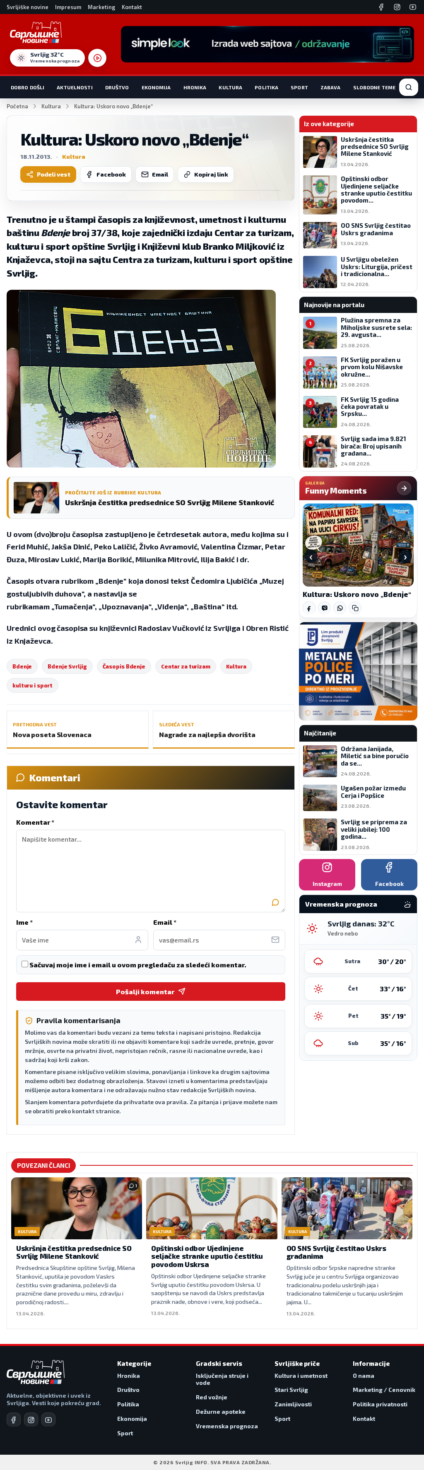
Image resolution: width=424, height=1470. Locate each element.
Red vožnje (211, 1397)
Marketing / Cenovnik (384, 1389)
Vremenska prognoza (227, 1425)
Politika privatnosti (380, 1404)
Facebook (111, 174)
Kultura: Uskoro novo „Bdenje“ (357, 594)
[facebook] (14, 1420)
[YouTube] (412, 7)
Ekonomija (156, 87)
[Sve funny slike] (404, 488)
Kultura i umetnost (301, 1375)
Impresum (68, 7)
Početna (17, 106)
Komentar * (35, 822)
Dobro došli (27, 87)
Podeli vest (53, 174)
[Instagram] (397, 7)
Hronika (195, 87)
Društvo (117, 87)
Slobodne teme (374, 87)
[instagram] (31, 1420)
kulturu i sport (32, 685)
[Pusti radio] (97, 58)
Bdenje (22, 666)
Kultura (230, 87)
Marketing (101, 7)
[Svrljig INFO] (36, 32)
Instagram (327, 883)
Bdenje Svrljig (67, 666)
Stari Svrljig (291, 1389)
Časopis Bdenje (124, 666)
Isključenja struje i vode (222, 1379)
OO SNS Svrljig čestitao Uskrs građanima (336, 1252)
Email (160, 174)
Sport (299, 87)
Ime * (24, 922)
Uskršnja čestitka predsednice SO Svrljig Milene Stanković (73, 1252)
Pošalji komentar (145, 991)
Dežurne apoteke (221, 1411)
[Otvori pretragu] (408, 87)
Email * (164, 922)
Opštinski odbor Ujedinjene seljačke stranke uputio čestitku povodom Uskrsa (207, 1256)
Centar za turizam (185, 666)
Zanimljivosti (293, 1404)
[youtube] (48, 1420)
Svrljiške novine (27, 7)
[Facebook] (381, 7)
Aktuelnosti (74, 87)
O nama (363, 1375)
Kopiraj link (211, 174)
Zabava (330, 87)
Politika (266, 87)
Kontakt (132, 7)
